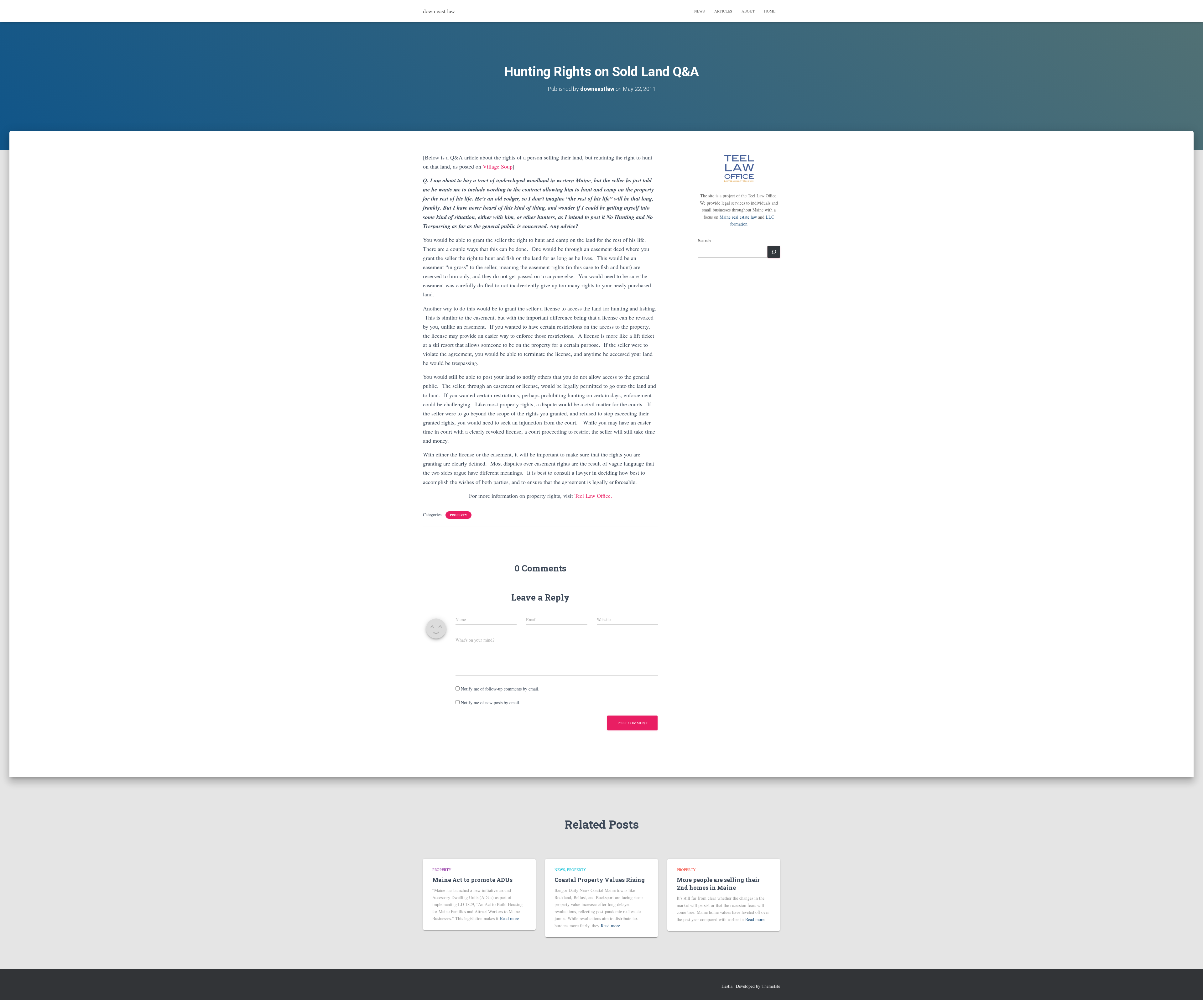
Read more (509, 918)
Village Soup (498, 166)
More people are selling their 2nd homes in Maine (718, 883)
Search (704, 240)
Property (458, 515)
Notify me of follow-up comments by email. (500, 689)
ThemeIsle (771, 986)
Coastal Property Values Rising (600, 879)
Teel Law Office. (593, 495)
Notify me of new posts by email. (490, 703)
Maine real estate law (738, 217)
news (560, 869)
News (699, 10)
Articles (723, 10)
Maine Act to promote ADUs (472, 879)
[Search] (774, 252)
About (748, 10)
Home (769, 10)
